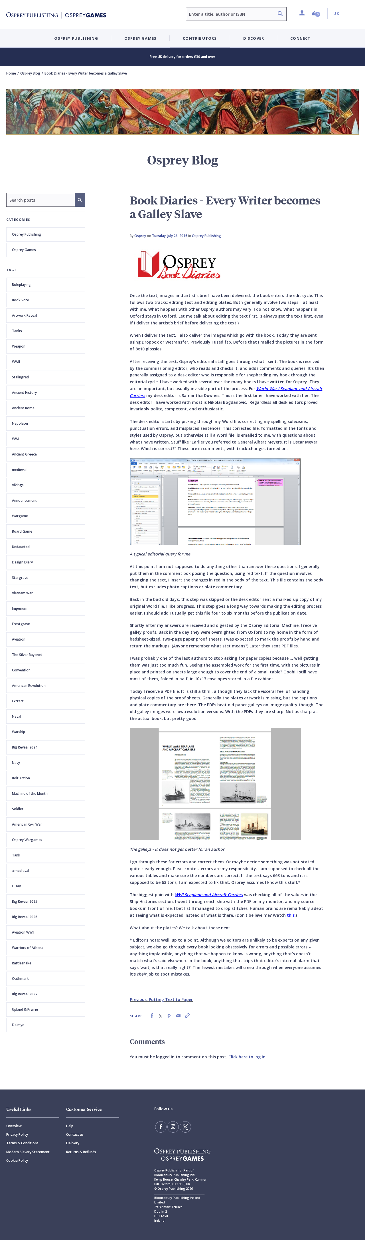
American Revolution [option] (29, 685)
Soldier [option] (17, 808)
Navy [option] (16, 762)
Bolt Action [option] (21, 778)
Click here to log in (246, 1057)
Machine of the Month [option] (30, 793)
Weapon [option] (18, 346)
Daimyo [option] (18, 1024)
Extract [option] (18, 701)
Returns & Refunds (81, 1151)
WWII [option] (16, 361)
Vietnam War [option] (22, 593)
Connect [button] (300, 38)
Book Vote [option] (20, 300)
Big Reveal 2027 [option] (24, 994)
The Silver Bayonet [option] (27, 654)
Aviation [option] (18, 639)
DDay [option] (16, 886)
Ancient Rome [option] (23, 408)
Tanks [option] (17, 330)
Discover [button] (253, 38)
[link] (152, 1016)
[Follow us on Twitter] (185, 1127)
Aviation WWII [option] (23, 932)
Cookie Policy (17, 1160)
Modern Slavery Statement (28, 1151)
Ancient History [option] (24, 392)
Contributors (200, 38)
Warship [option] (18, 731)
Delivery (72, 1143)
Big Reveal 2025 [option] (24, 901)
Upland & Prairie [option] (25, 1009)
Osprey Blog (30, 73)
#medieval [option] (20, 870)
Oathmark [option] (20, 978)
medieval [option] (19, 469)
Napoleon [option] (20, 423)
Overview (14, 1125)
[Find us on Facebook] (161, 1127)
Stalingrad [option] (20, 377)
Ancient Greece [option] (24, 454)
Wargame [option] (20, 515)
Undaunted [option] (21, 546)
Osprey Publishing (26, 234)
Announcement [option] (24, 500)
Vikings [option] (18, 485)
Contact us (75, 1134)
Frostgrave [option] (21, 623)
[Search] (280, 14)
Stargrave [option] (20, 577)
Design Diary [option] (22, 562)
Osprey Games (24, 249)
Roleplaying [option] (21, 284)
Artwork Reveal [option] (24, 315)
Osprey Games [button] (140, 38)
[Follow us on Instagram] (173, 1127)
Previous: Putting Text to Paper (161, 999)
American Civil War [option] (27, 824)
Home (11, 73)
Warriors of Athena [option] (27, 947)
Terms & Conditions (22, 1143)
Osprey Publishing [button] (76, 38)
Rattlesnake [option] (21, 963)
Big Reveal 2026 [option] (24, 916)
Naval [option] (16, 716)
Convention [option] (21, 670)
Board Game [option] (22, 531)
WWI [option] (15, 438)
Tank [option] (16, 855)
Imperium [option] (19, 608)
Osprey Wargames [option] (27, 839)
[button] (316, 13)
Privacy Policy (17, 1134)
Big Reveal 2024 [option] (24, 747)
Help (69, 1125)
